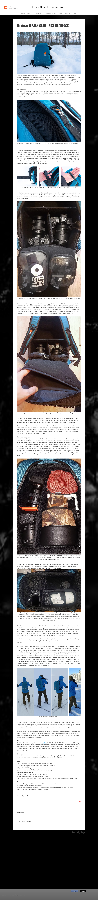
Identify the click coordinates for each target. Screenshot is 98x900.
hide (84, 876)
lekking (84, 879)
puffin (83, 885)
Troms (84, 864)
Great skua (84, 840)
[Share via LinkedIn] (27, 795)
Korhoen (79, 843)
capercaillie (84, 873)
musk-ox (74, 882)
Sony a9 (85, 861)
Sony (89, 852)
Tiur (80, 864)
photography (76, 885)
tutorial (88, 885)
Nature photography (84, 846)
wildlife (74, 888)
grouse (80, 876)
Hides (73, 843)
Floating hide (76, 840)
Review (74, 852)
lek (80, 879)
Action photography (78, 837)
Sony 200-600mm (77, 855)
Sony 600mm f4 (77, 861)
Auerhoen (89, 837)
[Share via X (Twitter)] (23, 795)
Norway (74, 849)
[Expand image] (27, 176)
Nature (74, 846)
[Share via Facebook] (18, 795)
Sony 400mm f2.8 (77, 858)
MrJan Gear (86, 843)
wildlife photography (84, 888)
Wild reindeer (76, 867)
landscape (75, 879)
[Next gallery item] (79, 692)
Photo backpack (83, 849)
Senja (84, 852)
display (74, 876)
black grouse (76, 873)
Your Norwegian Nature (79, 870)
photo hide (81, 882)
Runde (79, 852)
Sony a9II (75, 864)
